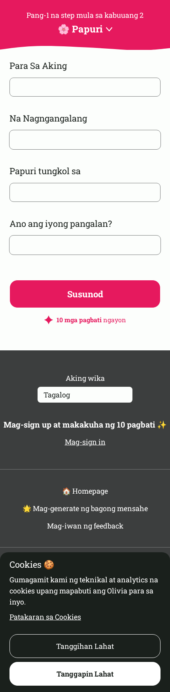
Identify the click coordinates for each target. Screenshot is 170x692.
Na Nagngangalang (48, 118)
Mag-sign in (85, 442)
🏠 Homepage (85, 491)
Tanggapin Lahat (85, 674)
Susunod (85, 294)
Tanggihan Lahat (85, 646)
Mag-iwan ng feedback (85, 525)
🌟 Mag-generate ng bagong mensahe (85, 508)
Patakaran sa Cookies (45, 617)
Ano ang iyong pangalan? (60, 223)
